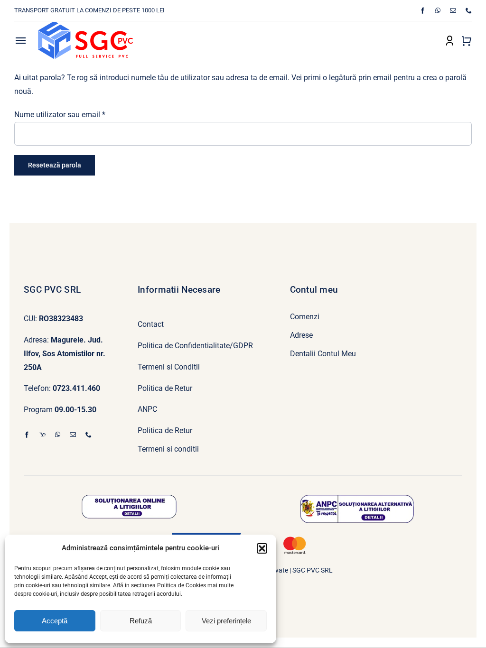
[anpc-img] (357, 498)
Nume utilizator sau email (59, 114)
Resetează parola (54, 165)
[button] (262, 548)
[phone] (469, 11)
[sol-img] (129, 498)
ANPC (147, 409)
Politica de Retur (165, 388)
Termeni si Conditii (169, 366)
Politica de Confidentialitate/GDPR (195, 345)
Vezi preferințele (226, 621)
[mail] (453, 11)
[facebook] (423, 11)
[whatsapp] (437, 11)
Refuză (141, 621)
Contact (151, 324)
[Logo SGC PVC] (85, 25)
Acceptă (54, 621)
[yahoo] (42, 435)
